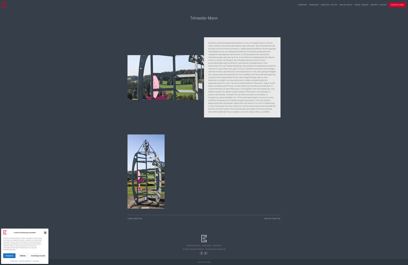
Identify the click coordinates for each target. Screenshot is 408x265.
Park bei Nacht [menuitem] (345, 5)
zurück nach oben (204, 262)
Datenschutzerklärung (25, 261)
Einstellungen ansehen (38, 256)
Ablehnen (23, 256)
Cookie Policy (14, 261)
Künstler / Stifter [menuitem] (329, 5)
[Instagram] (205, 253)
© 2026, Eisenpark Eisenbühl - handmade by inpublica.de (204, 249)
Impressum (36, 261)
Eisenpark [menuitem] (302, 5)
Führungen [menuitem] (314, 5)
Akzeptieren (9, 256)
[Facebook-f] (201, 253)
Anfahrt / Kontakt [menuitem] (378, 5)
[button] (45, 233)
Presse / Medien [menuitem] (361, 5)
